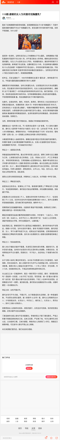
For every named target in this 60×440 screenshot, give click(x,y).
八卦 (18, 2)
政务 (51, 418)
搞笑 (8, 421)
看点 (43, 418)
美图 (25, 418)
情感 (25, 421)
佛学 (43, 421)
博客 (34, 418)
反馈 (33, 428)
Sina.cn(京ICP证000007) (25, 433)
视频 (8, 418)
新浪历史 (11, 2)
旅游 (34, 421)
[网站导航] (57, 2)
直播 (16, 418)
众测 (51, 421)
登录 (40, 428)
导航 (26, 428)
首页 (20, 428)
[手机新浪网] (4, 2)
